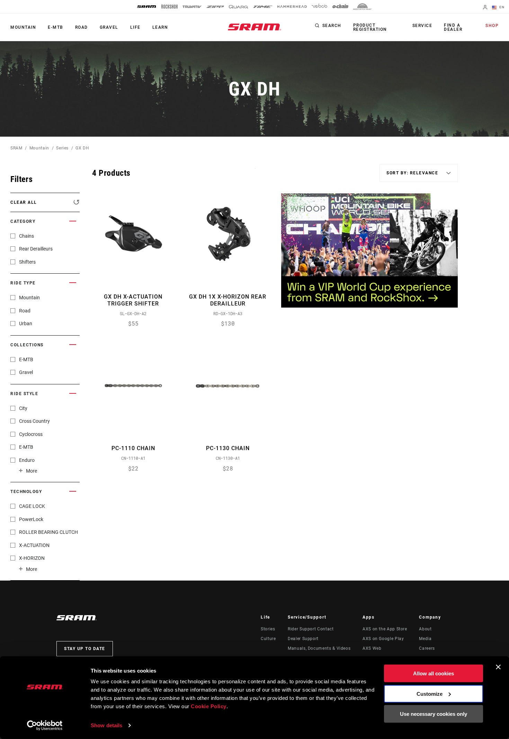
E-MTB (55, 27)
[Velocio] (319, 6)
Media (425, 638)
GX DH (82, 148)
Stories (268, 629)
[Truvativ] (192, 6)
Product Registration (370, 27)
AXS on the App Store (385, 629)
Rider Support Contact (310, 629)
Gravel (109, 27)
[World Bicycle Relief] (362, 6)
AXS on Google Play (383, 638)
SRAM (16, 148)
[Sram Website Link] (254, 27)
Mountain (23, 27)
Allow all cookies (433, 673)
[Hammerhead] (292, 6)
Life (135, 27)
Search (331, 25)
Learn (160, 27)
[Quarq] (238, 7)
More (31, 471)
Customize (430, 693)
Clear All (23, 202)
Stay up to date (84, 648)
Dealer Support (303, 638)
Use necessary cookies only (433, 714)
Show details (106, 725)
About (425, 629)
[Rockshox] (169, 6)
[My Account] (485, 7)
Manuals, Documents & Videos (319, 648)
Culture (268, 638)
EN (501, 7)
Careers (427, 648)
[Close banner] (498, 667)
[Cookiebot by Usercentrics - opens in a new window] (45, 725)
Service (422, 25)
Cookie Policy (208, 706)
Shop (492, 25)
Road (81, 27)
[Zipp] (215, 7)
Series (62, 148)
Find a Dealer (453, 27)
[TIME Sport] (263, 7)
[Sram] (147, 6)
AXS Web (372, 648)
